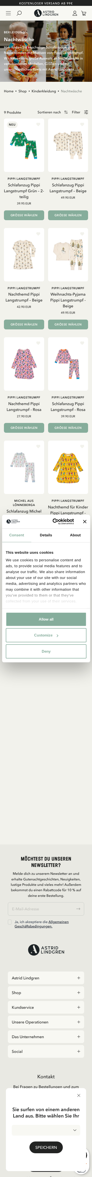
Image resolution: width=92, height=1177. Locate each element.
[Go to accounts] (73, 13)
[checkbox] (10, 922)
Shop (22, 91)
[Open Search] (21, 13)
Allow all (46, 619)
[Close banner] (84, 521)
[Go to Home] (46, 13)
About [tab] (75, 535)
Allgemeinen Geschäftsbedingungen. (41, 924)
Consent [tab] (16, 535)
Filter (76, 112)
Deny (46, 651)
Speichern (46, 1147)
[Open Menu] (8, 13)
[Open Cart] (81, 13)
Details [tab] (46, 535)
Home (8, 91)
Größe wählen (24, 215)
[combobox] (46, 1130)
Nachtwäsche (71, 91)
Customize (43, 635)
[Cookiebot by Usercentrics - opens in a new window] (55, 521)
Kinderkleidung (44, 91)
